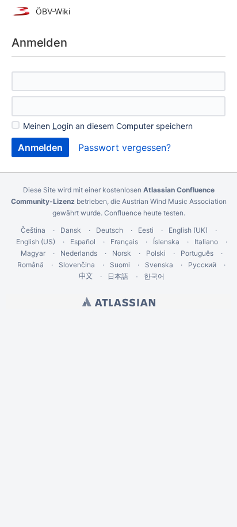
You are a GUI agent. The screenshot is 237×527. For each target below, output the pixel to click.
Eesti (146, 230)
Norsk (121, 253)
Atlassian (118, 301)
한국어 (154, 276)
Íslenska (166, 241)
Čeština (33, 230)
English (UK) (188, 230)
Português (197, 253)
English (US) (35, 241)
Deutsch (109, 230)
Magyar (33, 253)
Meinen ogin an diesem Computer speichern (108, 126)
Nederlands (78, 253)
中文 (86, 276)
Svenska (159, 264)
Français (124, 241)
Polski (156, 253)
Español (82, 241)
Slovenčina (77, 264)
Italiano (206, 241)
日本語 (118, 276)
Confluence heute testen (144, 212)
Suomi (120, 264)
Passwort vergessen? (124, 147)
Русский (202, 264)
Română (30, 264)
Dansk (70, 230)
